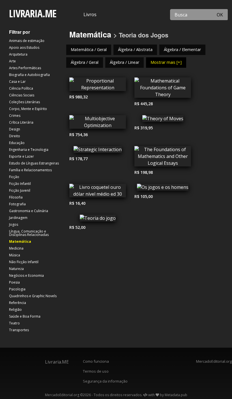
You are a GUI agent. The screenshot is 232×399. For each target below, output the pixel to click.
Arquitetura (18, 54)
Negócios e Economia (26, 275)
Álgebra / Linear (124, 62)
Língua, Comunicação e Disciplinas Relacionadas (29, 233)
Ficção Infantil (20, 183)
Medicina (16, 248)
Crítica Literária (21, 122)
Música (14, 255)
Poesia (14, 282)
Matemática (20, 241)
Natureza (16, 268)
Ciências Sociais (21, 95)
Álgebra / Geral (84, 62)
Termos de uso (96, 371)
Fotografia (17, 204)
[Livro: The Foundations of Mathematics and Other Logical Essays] (162, 157)
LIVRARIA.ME (32, 13)
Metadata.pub (176, 394)
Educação (17, 142)
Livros (89, 14)
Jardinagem (18, 217)
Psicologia (17, 289)
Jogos (13, 224)
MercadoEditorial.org (212, 361)
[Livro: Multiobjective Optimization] (97, 123)
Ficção (14, 176)
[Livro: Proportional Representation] (97, 85)
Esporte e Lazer (21, 156)
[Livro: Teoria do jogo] (97, 219)
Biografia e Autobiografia (29, 74)
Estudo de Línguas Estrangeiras (34, 163)
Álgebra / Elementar (182, 49)
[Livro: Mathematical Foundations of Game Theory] (162, 89)
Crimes (14, 115)
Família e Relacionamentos (30, 170)
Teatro (14, 323)
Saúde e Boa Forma (24, 316)
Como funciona (96, 361)
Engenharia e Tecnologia (28, 149)
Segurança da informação (105, 381)
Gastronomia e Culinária (28, 210)
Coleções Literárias (24, 102)
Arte (12, 61)
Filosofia (16, 197)
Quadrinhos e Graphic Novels (33, 296)
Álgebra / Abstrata (135, 49)
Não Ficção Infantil (23, 261)
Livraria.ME (57, 362)
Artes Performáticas (25, 68)
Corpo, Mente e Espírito (28, 108)
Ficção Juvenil (19, 190)
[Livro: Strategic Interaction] (97, 151)
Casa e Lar (17, 81)
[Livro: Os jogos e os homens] (162, 188)
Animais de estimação (26, 40)
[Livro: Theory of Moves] (162, 120)
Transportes (19, 330)
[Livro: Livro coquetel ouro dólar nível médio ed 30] (97, 192)
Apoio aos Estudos (24, 47)
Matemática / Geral (89, 49)
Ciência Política (21, 88)
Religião (15, 309)
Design (14, 129)
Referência (17, 302)
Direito (14, 136)
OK (220, 15)
